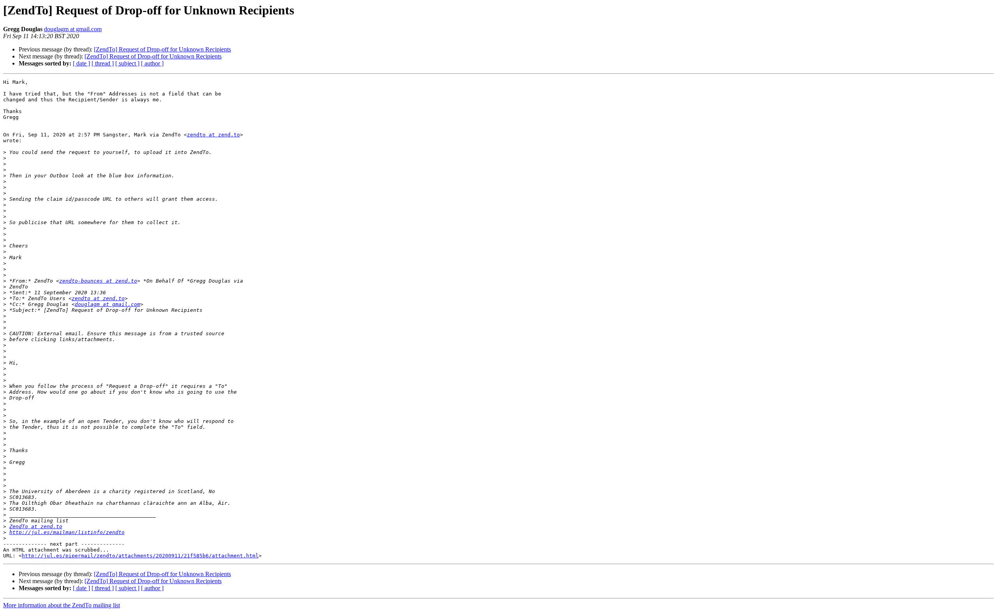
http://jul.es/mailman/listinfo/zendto (67, 532)
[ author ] (152, 63)
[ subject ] (127, 63)
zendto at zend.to (213, 135)
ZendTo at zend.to (35, 526)
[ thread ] (103, 63)
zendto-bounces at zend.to (98, 281)
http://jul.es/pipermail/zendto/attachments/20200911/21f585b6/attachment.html (140, 556)
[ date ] (81, 63)
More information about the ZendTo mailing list (61, 605)
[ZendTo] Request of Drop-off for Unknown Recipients (162, 49)
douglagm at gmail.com (73, 29)
